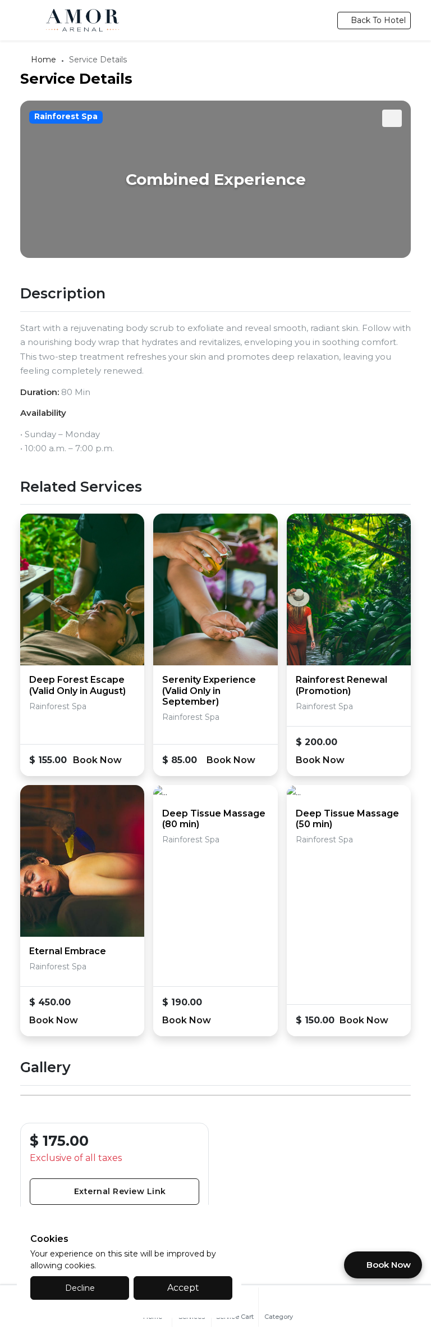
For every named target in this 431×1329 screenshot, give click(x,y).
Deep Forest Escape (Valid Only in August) (77, 685)
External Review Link (120, 1191)
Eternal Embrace (67, 951)
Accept (183, 1287)
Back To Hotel (378, 20)
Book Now (98, 760)
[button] (392, 118)
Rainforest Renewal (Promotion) (341, 685)
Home (43, 60)
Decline (80, 1288)
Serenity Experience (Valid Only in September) (209, 690)
